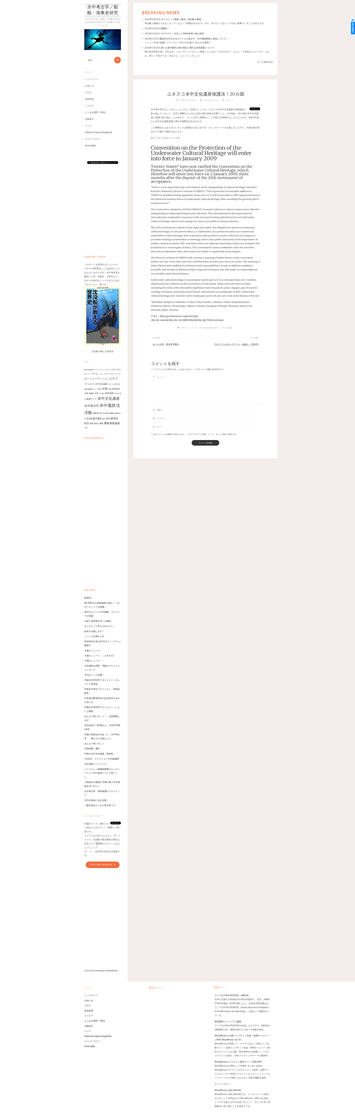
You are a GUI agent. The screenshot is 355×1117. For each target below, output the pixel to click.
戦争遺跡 (109, 393)
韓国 (91, 423)
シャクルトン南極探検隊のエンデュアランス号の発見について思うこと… (102, 773)
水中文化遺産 (108, 398)
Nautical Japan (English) (97, 1036)
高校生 (96, 423)
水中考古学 (91, 406)
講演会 (114, 418)
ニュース (95, 378)
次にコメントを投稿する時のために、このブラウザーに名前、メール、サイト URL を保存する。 (196, 434)
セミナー (87, 374)
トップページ (91, 995)
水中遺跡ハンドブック (95, 764)
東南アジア (91, 399)
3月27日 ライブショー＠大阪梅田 (102, 758)
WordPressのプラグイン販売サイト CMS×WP (238, 1061)
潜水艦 (89, 418)
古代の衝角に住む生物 (95, 800)
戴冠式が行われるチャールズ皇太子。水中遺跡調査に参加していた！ (193, 38)
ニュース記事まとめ (94, 636)
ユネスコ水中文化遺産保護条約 (205, 328)
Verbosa (100, 970)
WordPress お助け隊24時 (228, 1090)
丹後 (109, 389)
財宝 (86, 423)
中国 (104, 388)
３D (85, 428)
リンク (87, 1031)
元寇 (86, 393)
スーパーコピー (92, 1041)
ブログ (87, 1005)
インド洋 (105, 370)
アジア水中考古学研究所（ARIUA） (232, 995)
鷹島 (101, 423)
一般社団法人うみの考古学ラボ (99, 805)
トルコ (101, 374)
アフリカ (98, 370)
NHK (86, 370)
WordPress (112, 970)
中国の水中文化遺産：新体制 (98, 753)
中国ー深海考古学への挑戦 (97, 621)
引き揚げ (102, 393)
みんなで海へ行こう (94, 743)
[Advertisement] (102, 206)
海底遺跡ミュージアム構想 (228, 1021)
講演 (108, 418)
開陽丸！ (165, 28)
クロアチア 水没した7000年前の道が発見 (182, 33)
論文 (103, 419)
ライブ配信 (98, 389)
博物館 (91, 393)
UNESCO (91, 370)
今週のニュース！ (93, 660)
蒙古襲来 (97, 418)
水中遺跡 (107, 405)
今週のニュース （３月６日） (99, 655)
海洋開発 (106, 413)
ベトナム (104, 378)
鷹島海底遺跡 (112, 423)
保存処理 (116, 389)
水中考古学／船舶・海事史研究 (102, 10)
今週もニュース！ (93, 650)
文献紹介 (88, 1026)
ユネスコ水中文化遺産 (97, 384)
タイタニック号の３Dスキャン (99, 626)
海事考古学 (97, 413)
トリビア (88, 1015)
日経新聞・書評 (92, 748)
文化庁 (116, 393)
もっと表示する (265, 62)
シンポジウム (114, 369)
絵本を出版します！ (94, 631)
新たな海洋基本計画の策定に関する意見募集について (187, 47)
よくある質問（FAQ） (95, 1020)
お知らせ (230, 100)
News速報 (89, 1046)
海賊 (111, 413)
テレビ (95, 373)
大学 (96, 393)
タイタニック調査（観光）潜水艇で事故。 (182, 19)
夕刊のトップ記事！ (94, 674)
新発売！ (89, 597)
